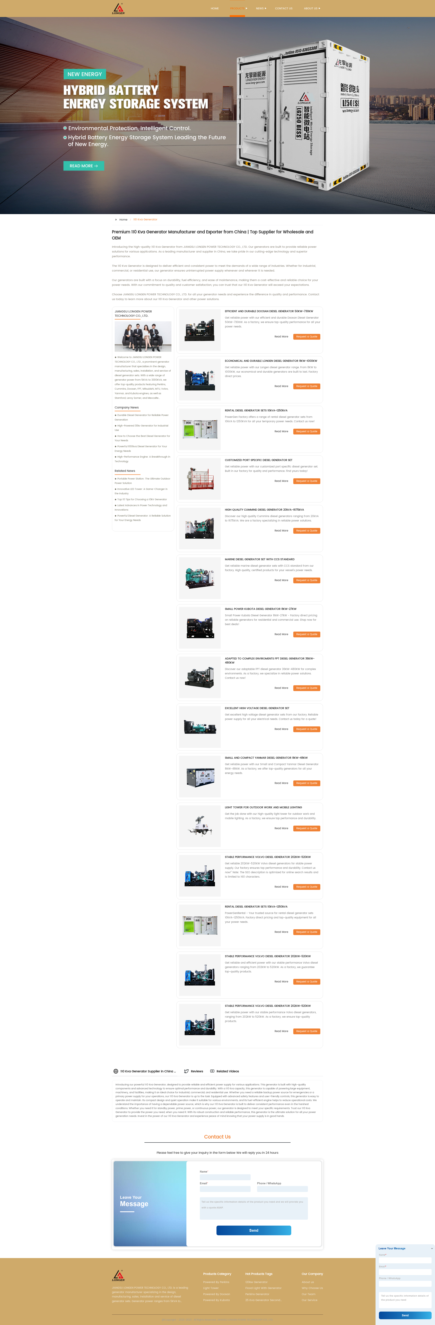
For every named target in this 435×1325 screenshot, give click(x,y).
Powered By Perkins (216, 1282)
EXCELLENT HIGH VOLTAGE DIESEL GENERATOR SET (257, 708)
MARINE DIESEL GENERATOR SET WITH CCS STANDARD (259, 559)
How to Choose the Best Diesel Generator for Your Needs (142, 438)
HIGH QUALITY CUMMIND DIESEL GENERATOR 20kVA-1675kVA (264, 510)
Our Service (309, 1300)
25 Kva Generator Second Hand (262, 1300)
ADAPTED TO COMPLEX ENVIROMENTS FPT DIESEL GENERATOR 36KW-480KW (270, 660)
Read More (281, 337)
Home (215, 8)
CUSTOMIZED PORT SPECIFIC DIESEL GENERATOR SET (258, 460)
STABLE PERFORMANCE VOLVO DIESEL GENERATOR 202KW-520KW (268, 857)
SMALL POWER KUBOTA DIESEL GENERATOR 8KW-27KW (261, 609)
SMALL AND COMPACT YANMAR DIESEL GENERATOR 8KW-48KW (266, 758)
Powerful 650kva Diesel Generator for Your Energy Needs (141, 448)
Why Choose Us (312, 1288)
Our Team (308, 1294)
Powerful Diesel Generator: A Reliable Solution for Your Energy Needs (143, 518)
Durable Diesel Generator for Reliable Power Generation (142, 417)
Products (237, 8)
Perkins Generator (257, 1294)
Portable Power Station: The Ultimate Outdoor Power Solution (142, 481)
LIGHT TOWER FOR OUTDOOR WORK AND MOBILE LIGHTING (263, 807)
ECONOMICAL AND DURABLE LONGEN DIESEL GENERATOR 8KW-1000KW (271, 361)
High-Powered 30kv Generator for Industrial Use (141, 428)
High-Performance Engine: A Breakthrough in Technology (142, 459)
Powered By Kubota (216, 1300)
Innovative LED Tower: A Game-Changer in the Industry (141, 491)
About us (310, 8)
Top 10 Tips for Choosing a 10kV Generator (142, 499)
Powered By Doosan (216, 1294)
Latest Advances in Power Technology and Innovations (141, 507)
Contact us (283, 8)
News (260, 8)
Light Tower (211, 1288)
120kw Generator (256, 1282)
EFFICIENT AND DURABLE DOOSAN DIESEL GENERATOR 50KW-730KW (269, 311)
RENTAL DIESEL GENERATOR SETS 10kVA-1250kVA (256, 410)
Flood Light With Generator (263, 1288)
